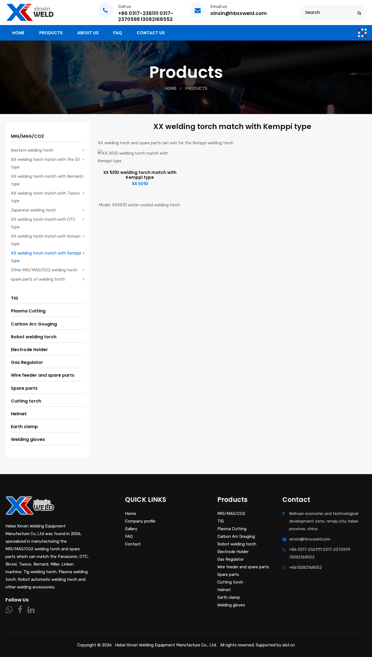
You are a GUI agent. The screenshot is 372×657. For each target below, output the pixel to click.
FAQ (117, 33)
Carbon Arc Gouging (34, 324)
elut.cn (288, 645)
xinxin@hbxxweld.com (309, 539)
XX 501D (140, 183)
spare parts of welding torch (38, 279)
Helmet (19, 413)
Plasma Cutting (28, 311)
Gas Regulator (27, 362)
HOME (18, 33)
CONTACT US (151, 33)
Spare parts (24, 388)
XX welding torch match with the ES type (45, 163)
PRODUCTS (51, 33)
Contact (133, 544)
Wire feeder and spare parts (42, 375)
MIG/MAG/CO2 (27, 136)
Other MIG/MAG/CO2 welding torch (44, 270)
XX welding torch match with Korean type (45, 240)
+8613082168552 (305, 567)
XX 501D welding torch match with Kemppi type (139, 175)
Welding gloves (28, 439)
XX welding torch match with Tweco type (45, 197)
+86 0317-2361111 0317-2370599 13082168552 (319, 553)
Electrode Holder (29, 349)
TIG (14, 298)
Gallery (131, 528)
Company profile (140, 521)
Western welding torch (32, 150)
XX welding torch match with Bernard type (46, 180)
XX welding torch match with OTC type (43, 223)
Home (170, 88)
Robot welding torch (33, 336)
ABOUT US (88, 33)
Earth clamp (24, 426)
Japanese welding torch (33, 210)
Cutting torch (26, 401)
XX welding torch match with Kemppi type (46, 257)
